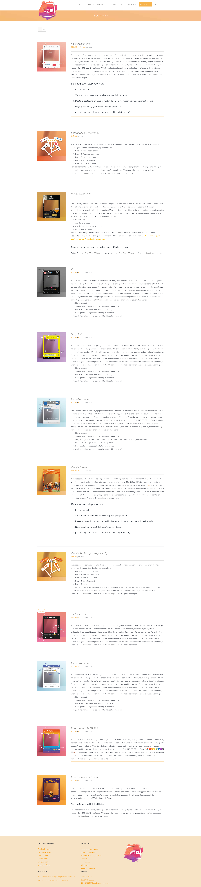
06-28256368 (86, 883)
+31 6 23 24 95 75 (122, 253)
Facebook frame (44, 849)
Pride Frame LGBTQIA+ (84, 728)
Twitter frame (43, 859)
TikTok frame (43, 855)
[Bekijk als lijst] (44, 29)
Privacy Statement (88, 852)
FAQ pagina (153, 74)
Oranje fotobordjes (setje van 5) (89, 553)
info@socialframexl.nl (154, 253)
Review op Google (88, 868)
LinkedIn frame (43, 862)
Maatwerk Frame (81, 193)
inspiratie (57, 880)
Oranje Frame (79, 467)
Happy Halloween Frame (85, 777)
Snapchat (76, 334)
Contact (84, 859)
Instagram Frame (81, 43)
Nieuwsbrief (85, 862)
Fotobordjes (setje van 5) (85, 133)
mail (39, 880)
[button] (160, 4)
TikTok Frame (79, 614)
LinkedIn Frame (80, 399)
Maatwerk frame (44, 865)
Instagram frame (44, 852)
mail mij (100, 253)
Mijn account (86, 865)
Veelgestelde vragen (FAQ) (91, 855)
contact (128, 74)
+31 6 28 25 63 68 (88, 253)
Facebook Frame (80, 663)
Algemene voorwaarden (90, 849)
